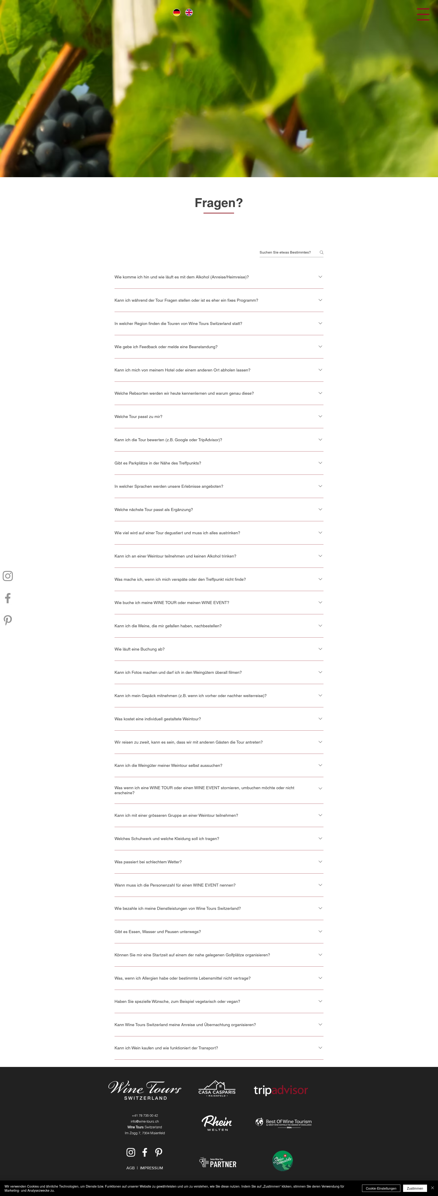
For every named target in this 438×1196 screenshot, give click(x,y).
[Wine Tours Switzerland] (131, 1152)
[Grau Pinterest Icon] (8, 620)
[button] (423, 14)
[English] (188, 12)
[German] (176, 12)
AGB (130, 1168)
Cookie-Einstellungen (381, 1188)
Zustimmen (415, 1188)
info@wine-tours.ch (145, 1121)
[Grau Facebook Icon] (8, 598)
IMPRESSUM (151, 1168)
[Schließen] (432, 1188)
